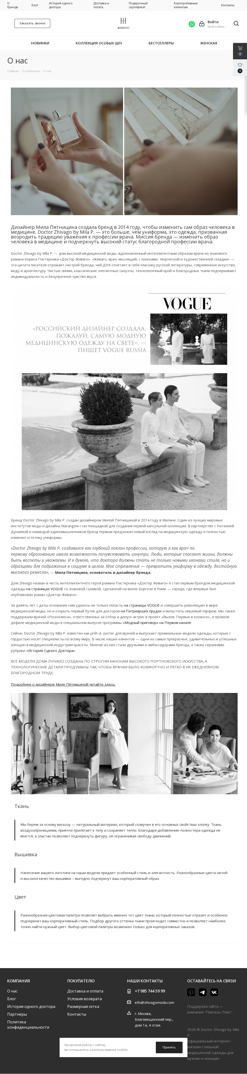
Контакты (76, 1014)
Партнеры (17, 1014)
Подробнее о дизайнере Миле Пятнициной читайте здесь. (63, 684)
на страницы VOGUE (142, 605)
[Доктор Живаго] (124, 400)
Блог (11, 998)
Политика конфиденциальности (28, 1024)
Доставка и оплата (85, 991)
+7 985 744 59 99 (150, 991)
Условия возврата (84, 998)
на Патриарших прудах (141, 611)
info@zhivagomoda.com (154, 1002)
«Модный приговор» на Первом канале (157, 622)
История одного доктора (31, 1006)
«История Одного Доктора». (51, 650)
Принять (169, 1047)
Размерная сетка (83, 1006)
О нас (12, 991)
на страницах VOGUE (44, 588)
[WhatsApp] (192, 23)
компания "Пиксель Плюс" (210, 1012)
